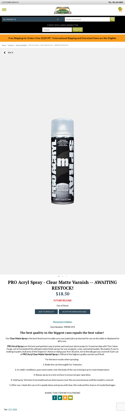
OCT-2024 (12, 409)
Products (11, 45)
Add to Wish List (46, 312)
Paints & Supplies (21, 45)
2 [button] (62, 276)
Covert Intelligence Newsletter (62, 25)
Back (10, 52)
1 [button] (59, 276)
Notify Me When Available (74, 312)
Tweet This (60, 397)
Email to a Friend (70, 397)
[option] (62, 161)
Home (4, 45)
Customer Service (10, 2)
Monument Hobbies (62, 321)
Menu (4, 9)
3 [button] (66, 276)
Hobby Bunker (63, 11)
